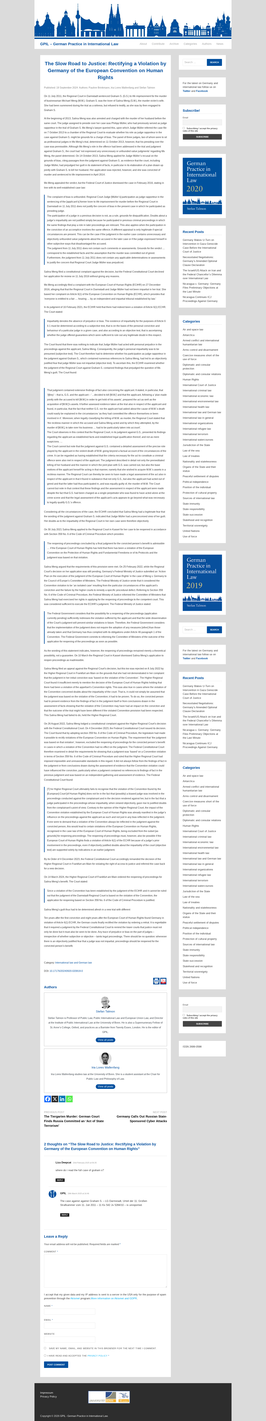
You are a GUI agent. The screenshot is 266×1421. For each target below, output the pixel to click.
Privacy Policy (98, 1356)
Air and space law (193, 329)
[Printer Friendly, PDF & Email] (160, 981)
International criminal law (197, 390)
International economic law (198, 396)
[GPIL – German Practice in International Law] (133, 19)
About (143, 43)
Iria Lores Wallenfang (105, 1067)
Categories (190, 43)
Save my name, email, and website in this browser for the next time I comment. (103, 1348)
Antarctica (188, 335)
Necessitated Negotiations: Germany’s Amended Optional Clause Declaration (200, 261)
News (219, 43)
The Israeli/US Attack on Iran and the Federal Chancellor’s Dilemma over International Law (202, 274)
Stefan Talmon (105, 1011)
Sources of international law (199, 498)
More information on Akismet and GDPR (114, 1298)
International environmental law (200, 401)
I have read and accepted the (78, 1356)
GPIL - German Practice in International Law (84, 1416)
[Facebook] (47, 1099)
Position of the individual (197, 487)
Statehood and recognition (198, 520)
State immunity (191, 503)
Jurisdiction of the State (196, 445)
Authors (207, 43)
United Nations (191, 531)
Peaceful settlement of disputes (201, 476)
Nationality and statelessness (200, 461)
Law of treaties (191, 456)
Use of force (190, 536)
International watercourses (198, 439)
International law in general (198, 417)
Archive (174, 43)
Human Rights (191, 379)
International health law (196, 406)
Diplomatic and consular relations (202, 374)
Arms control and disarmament (200, 349)
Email (48, 1320)
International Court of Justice (199, 385)
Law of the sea (191, 450)
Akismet (75, 1298)
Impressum (46, 1392)
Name (48, 1306)
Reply (60, 1180)
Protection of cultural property (200, 492)
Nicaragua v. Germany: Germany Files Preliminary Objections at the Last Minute (202, 287)
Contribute (158, 43)
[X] (55, 1099)
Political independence (195, 481)
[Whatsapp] (69, 1099)
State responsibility (194, 509)
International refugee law (197, 428)
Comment (51, 1251)
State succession (193, 514)
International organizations (198, 423)
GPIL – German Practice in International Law (79, 44)
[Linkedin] (62, 1099)
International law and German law (73, 962)
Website (49, 1334)
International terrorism (195, 434)
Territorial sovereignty (195, 525)
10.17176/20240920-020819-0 (66, 971)
